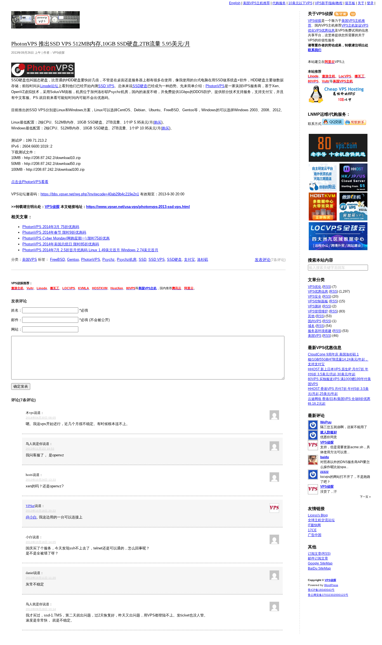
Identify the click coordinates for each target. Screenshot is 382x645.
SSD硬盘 (140, 86)
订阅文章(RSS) (319, 554)
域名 (311, 326)
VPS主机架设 (351, 25)
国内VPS (314, 321)
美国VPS (29, 259)
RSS (326, 287)
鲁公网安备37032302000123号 (328, 594)
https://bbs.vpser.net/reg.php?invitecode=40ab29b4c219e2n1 (90, 194)
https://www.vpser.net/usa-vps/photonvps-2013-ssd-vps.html (138, 207)
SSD (142, 259)
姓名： (16, 310)
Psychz (108, 259)
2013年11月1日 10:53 (40, 448)
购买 (157, 122)
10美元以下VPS (300, 3)
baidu (324, 457)
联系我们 (314, 50)
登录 (370, 3)
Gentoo (73, 259)
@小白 (31, 517)
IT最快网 (314, 525)
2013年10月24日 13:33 (41, 479)
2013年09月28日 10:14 (41, 609)
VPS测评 (314, 306)
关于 (361, 3)
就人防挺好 (328, 432)
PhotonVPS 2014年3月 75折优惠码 (50, 227)
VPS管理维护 (318, 311)
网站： (16, 329)
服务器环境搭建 (319, 331)
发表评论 (262, 259)
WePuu (325, 422)
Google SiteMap (320, 563)
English (234, 3)
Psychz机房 (126, 259)
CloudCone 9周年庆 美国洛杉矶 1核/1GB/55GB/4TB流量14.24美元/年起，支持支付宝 (338, 359)
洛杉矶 (202, 259)
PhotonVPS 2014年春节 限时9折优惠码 (54, 232)
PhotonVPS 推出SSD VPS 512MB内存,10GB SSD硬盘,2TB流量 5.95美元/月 (100, 44)
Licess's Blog (318, 515)
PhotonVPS (215, 86)
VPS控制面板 (318, 301)
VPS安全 (314, 296)
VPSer (30, 505)
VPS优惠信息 (325, 30)
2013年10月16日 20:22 (41, 510)
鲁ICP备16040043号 (321, 589)
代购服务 (279, 3)
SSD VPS (106, 86)
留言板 (350, 3)
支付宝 (189, 259)
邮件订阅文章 (318, 558)
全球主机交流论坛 (321, 520)
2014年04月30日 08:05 (41, 417)
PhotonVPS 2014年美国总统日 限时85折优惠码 (60, 244)
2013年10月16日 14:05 (41, 542)
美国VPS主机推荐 (256, 3)
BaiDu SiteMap (319, 568)
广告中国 (314, 535)
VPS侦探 (45, 20)
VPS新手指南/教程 (329, 3)
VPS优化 (314, 287)
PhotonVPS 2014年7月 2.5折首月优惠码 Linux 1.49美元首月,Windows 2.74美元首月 (90, 250)
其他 (311, 316)
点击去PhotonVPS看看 (29, 182)
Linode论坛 (49, 86)
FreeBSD (57, 259)
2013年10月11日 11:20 (41, 577)
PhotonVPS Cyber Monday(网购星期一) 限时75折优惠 (66, 238)
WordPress (331, 585)
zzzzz (324, 472)
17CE (312, 530)
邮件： (16, 320)
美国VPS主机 (147, 288)
